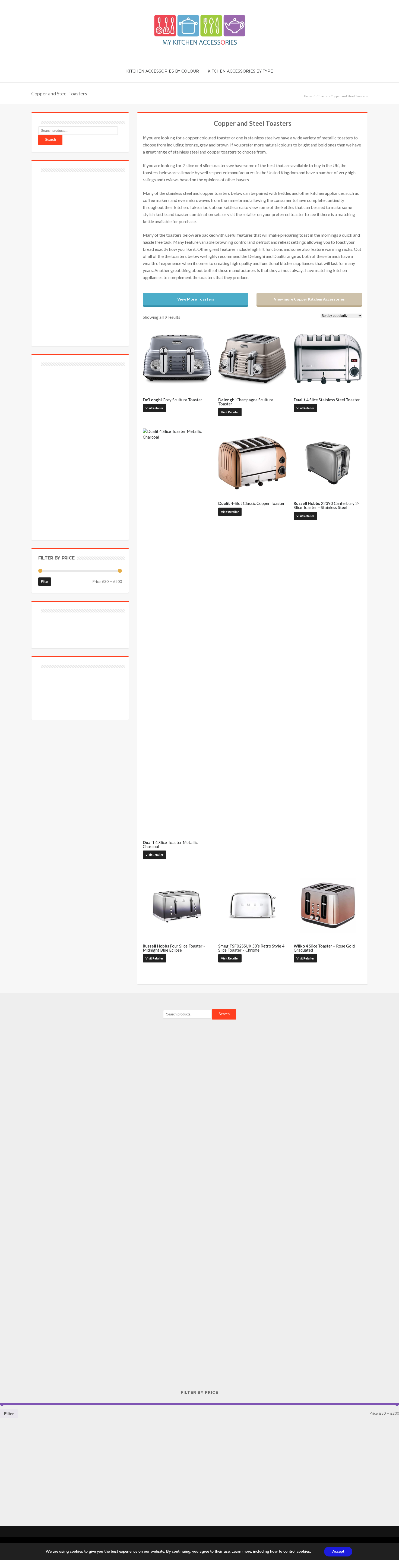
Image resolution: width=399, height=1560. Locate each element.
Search (50, 139)
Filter (44, 581)
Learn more (241, 1551)
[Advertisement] (79, 255)
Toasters (324, 96)
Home (308, 96)
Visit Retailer (154, 408)
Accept (338, 1551)
